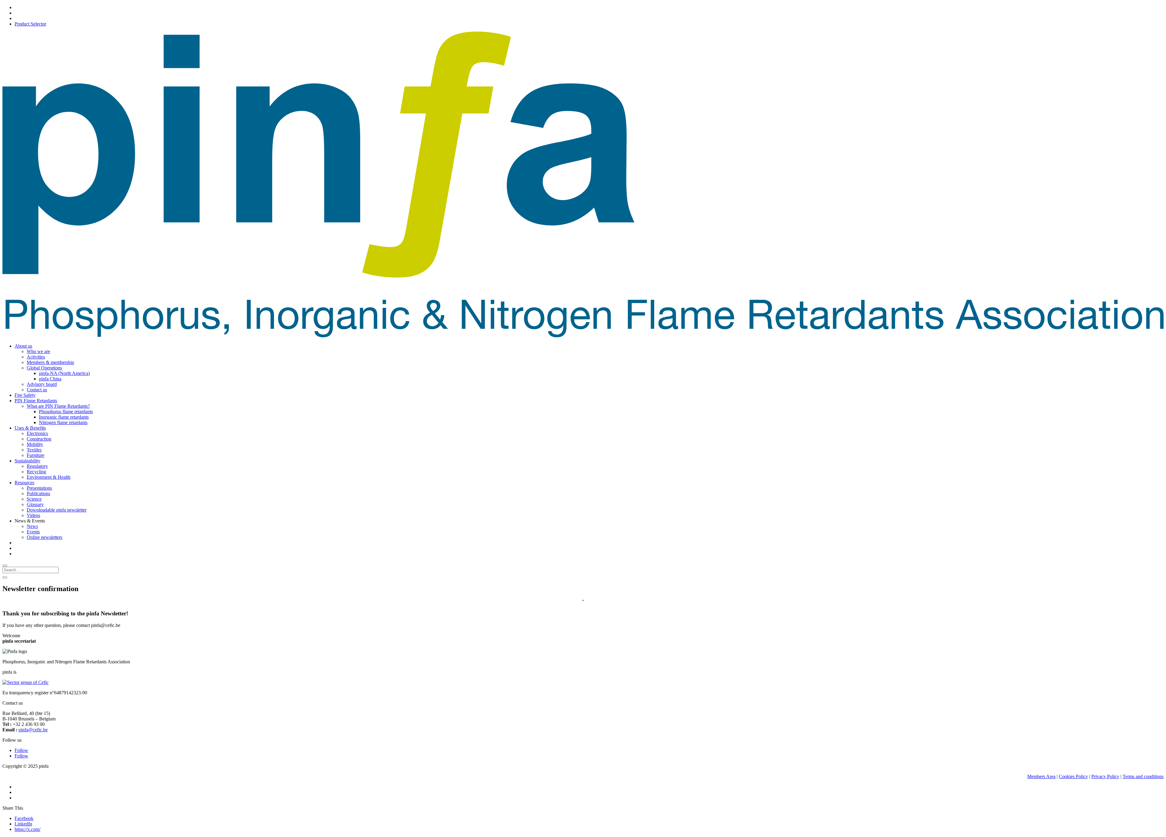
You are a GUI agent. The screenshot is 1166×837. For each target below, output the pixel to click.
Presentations (39, 488)
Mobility (35, 444)
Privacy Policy (1105, 776)
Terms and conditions (1143, 776)
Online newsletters (44, 537)
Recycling (36, 471)
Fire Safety (25, 395)
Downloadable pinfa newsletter (57, 509)
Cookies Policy (1073, 776)
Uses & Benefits (30, 427)
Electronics (37, 433)
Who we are (38, 351)
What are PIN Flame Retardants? (58, 406)
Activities (36, 356)
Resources (24, 482)
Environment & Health (48, 477)
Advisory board (42, 384)
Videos (33, 515)
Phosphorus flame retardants (66, 411)
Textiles (34, 449)
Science (34, 499)
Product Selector (30, 23)
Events (33, 531)
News (32, 526)
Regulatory (37, 466)
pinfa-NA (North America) (64, 373)
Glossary (35, 504)
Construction (39, 438)
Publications (38, 493)
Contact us (37, 389)
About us (23, 346)
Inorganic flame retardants (64, 417)
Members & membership (50, 362)
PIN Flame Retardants (36, 400)
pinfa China (50, 378)
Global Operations (44, 367)
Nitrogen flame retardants (63, 422)
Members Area (1041, 776)
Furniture (35, 455)
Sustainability (27, 460)
